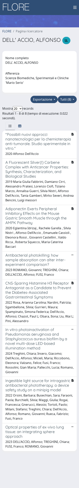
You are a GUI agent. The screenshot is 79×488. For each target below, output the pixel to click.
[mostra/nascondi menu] (75, 7)
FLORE (7, 31)
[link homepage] (17, 7)
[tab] (10, 126)
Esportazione (43, 99)
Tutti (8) (66, 99)
